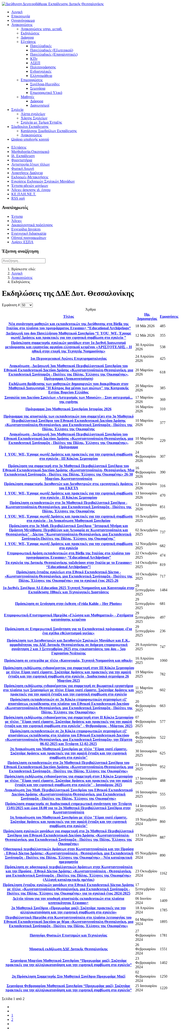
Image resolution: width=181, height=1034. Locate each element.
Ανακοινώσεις (22, 25)
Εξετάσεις (28, 42)
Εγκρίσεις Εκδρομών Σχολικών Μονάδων (43, 181)
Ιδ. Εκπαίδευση (23, 156)
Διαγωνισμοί (39, 105)
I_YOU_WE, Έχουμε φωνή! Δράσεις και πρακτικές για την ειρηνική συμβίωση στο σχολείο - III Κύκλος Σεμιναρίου (68, 456)
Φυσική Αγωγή (22, 169)
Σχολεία (17, 110)
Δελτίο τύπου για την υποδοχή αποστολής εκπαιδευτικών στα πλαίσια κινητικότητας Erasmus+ (68, 900)
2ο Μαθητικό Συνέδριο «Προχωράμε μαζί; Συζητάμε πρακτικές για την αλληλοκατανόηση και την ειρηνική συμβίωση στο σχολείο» (68, 910)
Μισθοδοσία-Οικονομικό (30, 152)
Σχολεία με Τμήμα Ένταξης (41, 122)
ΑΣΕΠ (35, 63)
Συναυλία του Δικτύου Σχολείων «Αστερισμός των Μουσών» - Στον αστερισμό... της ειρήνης (68, 399)
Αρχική (16, 12)
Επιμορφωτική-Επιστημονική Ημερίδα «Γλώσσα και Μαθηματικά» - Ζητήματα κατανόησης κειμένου (68, 617)
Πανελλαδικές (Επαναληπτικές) (54, 54)
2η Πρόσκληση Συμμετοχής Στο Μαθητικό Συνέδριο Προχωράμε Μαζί (68, 976)
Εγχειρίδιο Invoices (26, 229)
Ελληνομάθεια (41, 76)
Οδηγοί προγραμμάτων (28, 238)
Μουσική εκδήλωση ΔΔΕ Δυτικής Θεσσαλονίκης (68, 949)
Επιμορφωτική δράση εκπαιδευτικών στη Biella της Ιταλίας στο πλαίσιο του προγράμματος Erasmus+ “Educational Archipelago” (68, 555)
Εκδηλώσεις (30, 33)
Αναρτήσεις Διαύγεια (27, 173)
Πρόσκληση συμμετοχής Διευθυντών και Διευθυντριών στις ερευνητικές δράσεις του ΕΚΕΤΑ (68, 486)
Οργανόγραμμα (23, 20)
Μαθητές (27, 97)
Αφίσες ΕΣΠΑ (22, 242)
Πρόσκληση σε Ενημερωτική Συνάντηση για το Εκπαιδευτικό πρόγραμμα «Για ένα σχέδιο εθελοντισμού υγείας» (68, 631)
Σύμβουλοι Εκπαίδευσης (30, 127)
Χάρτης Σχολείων (34, 118)
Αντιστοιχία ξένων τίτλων (30, 164)
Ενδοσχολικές (40, 71)
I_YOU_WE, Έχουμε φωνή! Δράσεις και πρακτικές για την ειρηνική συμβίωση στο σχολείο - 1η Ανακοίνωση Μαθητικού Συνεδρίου (68, 518)
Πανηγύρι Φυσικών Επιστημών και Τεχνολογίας (68, 935)
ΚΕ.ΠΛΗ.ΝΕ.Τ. (23, 194)
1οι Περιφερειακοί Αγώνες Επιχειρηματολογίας (68, 358)
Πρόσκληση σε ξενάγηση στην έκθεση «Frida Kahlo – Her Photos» (68, 604)
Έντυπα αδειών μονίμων (29, 186)
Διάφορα (27, 37)
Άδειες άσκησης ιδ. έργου (30, 190)
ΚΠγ (33, 59)
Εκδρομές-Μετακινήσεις (29, 177)
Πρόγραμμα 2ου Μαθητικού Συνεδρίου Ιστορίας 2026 (68, 409)
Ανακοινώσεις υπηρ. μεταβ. (41, 29)
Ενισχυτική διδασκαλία (28, 233)
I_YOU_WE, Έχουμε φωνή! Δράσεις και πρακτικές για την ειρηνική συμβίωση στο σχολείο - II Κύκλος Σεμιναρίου (68, 495)
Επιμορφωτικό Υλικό (46, 93)
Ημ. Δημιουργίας (147, 316)
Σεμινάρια (37, 88)
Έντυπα (17, 216)
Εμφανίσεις (169, 316)
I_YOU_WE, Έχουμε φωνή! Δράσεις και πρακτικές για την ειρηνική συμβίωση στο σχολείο (68, 546)
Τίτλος (68, 316)
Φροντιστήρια (21, 160)
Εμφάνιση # (11, 305)
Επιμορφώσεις (32, 80)
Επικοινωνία (20, 16)
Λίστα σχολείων (33, 114)
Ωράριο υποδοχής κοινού (30, 139)
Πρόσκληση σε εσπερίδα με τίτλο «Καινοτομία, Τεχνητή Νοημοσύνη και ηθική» (68, 660)
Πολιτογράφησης (43, 67)
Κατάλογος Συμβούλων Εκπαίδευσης (49, 131)
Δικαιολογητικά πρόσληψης (32, 225)
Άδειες (16, 221)
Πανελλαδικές (41, 46)
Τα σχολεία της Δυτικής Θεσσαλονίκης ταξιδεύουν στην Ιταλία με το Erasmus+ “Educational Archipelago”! (68, 565)
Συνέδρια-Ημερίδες (45, 84)
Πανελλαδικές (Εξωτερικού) (51, 50)
